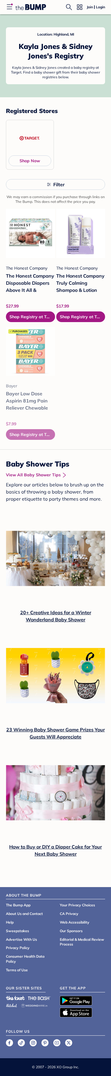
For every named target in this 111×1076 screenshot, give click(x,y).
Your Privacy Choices (77, 905)
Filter (59, 184)
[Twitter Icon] (68, 1042)
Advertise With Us (21, 939)
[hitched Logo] (11, 1004)
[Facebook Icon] (9, 1042)
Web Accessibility (74, 922)
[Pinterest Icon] (45, 1042)
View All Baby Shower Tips (33, 474)
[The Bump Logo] (30, 7)
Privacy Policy (18, 948)
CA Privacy (69, 913)
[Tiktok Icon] (21, 1042)
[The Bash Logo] (39, 998)
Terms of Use (17, 970)
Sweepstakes (17, 931)
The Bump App (18, 905)
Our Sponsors (71, 931)
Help (10, 922)
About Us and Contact (24, 913)
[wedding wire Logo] (34, 1004)
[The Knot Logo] (15, 998)
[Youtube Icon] (56, 1042)
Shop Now (30, 160)
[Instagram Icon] (33, 1042)
